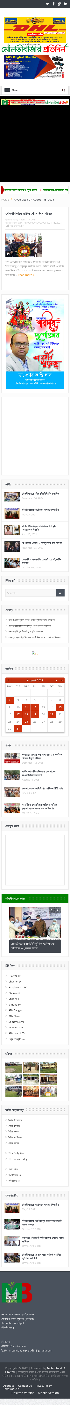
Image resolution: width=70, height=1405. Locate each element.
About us (8, 1385)
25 (26, 721)
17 (18, 714)
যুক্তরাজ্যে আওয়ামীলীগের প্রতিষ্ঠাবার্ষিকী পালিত (43, 788)
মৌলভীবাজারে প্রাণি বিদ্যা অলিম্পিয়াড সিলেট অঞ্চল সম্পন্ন (42, 1222)
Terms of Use (11, 1388)
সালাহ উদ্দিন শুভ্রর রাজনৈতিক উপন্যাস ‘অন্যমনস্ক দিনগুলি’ (39, 527)
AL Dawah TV (16, 1027)
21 (51, 714)
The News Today (18, 1159)
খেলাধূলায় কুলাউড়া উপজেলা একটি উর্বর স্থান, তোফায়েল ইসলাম (34, 637)
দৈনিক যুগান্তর (14, 1126)
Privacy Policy (44, 1385)
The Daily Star (16, 1153)
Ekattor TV (15, 976)
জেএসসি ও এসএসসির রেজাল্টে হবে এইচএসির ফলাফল (41, 561)
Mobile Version (48, 1393)
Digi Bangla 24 (16, 1039)
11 (26, 707)
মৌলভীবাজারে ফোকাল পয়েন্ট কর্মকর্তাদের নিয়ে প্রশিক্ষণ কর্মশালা (41, 1256)
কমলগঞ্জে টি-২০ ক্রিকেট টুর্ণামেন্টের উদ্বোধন (26, 631)
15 (60, 707)
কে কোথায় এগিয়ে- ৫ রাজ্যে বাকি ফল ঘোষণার (42, 543)
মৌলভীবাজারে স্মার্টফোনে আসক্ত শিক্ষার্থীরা (40, 510)
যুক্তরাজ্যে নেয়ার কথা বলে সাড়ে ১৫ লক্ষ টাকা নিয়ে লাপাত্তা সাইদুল (42, 756)
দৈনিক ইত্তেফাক (15, 1120)
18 (26, 714)
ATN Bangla (15, 1010)
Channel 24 (15, 981)
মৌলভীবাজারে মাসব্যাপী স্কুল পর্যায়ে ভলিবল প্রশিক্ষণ (30, 626)
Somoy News (16, 1021)
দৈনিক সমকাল (14, 1131)
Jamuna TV (15, 1004)
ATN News (14, 1016)
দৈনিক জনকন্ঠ (14, 1143)
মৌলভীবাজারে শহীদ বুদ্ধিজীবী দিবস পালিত (40, 493)
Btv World (14, 993)
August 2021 (35, 680)
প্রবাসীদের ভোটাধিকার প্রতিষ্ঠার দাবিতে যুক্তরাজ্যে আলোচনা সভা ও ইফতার (39, 806)
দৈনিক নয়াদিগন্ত (15, 1137)
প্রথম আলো (13, 1169)
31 (18, 728)
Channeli (14, 998)
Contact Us (25, 1385)
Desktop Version (22, 1393)
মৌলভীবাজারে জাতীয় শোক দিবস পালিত (28, 213)
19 (34, 714)
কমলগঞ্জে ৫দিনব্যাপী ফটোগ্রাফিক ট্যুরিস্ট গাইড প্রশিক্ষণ (43, 1239)
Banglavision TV (18, 987)
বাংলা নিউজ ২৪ (15, 1175)
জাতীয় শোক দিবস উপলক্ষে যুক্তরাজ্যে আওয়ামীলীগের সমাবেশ (38, 773)
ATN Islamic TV (17, 1033)
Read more (25, 275)
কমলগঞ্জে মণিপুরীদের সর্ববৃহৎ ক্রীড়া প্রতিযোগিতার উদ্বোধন (32, 620)
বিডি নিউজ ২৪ (14, 1180)
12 (34, 707)
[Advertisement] (35, 142)
